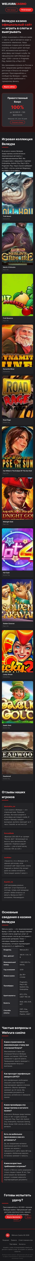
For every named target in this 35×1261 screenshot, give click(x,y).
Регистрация (26, 10)
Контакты (22, 1244)
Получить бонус (17, 122)
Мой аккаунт (11, 10)
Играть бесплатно (13, 1217)
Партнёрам (13, 1244)
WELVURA (14, 4)
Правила (14, 1240)
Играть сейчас (9, 87)
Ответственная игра (26, 1240)
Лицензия (5, 1240)
